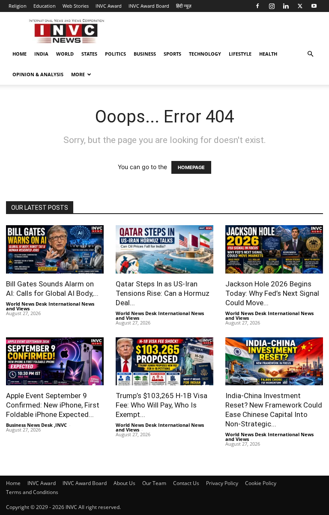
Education (44, 6)
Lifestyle (240, 54)
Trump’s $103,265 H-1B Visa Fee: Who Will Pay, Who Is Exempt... (161, 405)
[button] (310, 54)
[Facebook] (257, 6)
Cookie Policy (260, 483)
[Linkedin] (285, 6)
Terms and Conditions (32, 492)
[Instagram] (271, 6)
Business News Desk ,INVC (36, 425)
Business (145, 54)
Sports (172, 54)
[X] (299, 6)
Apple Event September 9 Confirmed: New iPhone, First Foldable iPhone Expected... (52, 405)
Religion (18, 6)
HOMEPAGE (191, 167)
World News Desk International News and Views (50, 306)
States (89, 54)
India (41, 54)
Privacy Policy (222, 483)
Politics (115, 54)
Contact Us (186, 483)
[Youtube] (314, 6)
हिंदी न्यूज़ (183, 6)
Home (19, 54)
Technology (205, 54)
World (65, 54)
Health (268, 54)
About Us (124, 483)
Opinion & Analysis (37, 74)
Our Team (154, 483)
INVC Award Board (149, 6)
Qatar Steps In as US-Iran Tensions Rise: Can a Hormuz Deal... (162, 293)
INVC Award (109, 6)
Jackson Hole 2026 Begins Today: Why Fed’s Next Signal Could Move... (272, 293)
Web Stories (76, 6)
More (78, 74)
